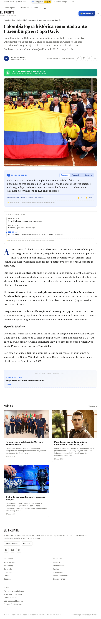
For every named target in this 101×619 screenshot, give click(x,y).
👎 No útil (89, 198)
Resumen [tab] (64, 175)
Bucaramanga (10, 562)
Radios (56, 569)
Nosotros (57, 562)
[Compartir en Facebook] (78, 58)
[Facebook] (6, 550)
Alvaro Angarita (20, 57)
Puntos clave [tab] (76, 175)
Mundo (6, 576)
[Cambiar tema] (45, 8)
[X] (18, 550)
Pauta (36, 8)
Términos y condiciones (14, 591)
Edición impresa (10, 8)
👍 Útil (80, 198)
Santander (8, 569)
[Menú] (98, 13)
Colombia (8, 572)
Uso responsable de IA (13, 601)
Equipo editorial (59, 566)
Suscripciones (59, 579)
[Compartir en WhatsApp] (84, 58)
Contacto (27, 543)
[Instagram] (12, 550)
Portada (7, 20)
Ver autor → (93, 406)
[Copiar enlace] (89, 58)
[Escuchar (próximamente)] (95, 58)
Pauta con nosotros (61, 576)
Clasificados (24, 8)
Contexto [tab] (88, 175)
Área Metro (8, 566)
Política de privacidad (13, 594)
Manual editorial (10, 598)
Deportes (7, 579)
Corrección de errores (13, 604)
